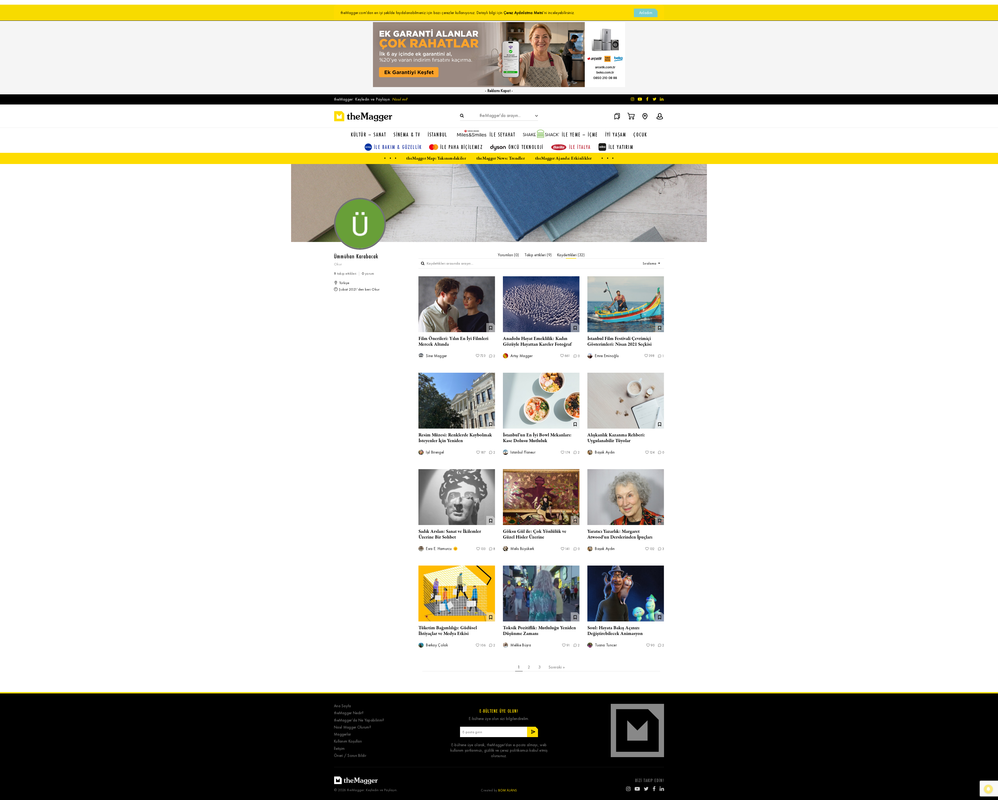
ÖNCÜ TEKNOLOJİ (526, 146)
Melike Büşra (520, 645)
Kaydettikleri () (571, 255)
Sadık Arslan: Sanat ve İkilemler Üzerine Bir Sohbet (449, 534)
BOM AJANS (507, 790)
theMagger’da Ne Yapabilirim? (359, 720)
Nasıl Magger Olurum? (352, 727)
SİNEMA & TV (406, 134)
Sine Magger (436, 356)
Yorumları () (508, 255)
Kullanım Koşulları (348, 741)
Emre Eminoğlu (606, 356)
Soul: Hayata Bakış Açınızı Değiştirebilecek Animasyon (615, 631)
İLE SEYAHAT (502, 134)
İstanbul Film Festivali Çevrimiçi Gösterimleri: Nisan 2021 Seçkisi (619, 341)
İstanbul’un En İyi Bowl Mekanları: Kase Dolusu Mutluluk (537, 438)
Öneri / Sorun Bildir (350, 755)
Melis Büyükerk (521, 549)
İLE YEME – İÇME (580, 134)
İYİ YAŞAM (615, 134)
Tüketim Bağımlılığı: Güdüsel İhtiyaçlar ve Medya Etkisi (447, 631)
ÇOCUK (640, 134)
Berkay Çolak (436, 645)
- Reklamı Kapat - (499, 90)
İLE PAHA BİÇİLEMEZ (461, 146)
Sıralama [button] (650, 263)
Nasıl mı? (400, 99)
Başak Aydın (604, 452)
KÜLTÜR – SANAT (368, 134)
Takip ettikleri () (537, 255)
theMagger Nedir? (349, 713)
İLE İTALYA (580, 146)
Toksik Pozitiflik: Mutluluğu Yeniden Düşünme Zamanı (539, 631)
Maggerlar (342, 734)
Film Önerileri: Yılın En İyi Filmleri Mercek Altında (453, 341)
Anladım (645, 12)
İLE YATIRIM (621, 146)
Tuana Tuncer (605, 645)
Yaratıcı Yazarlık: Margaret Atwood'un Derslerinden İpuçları (619, 534)
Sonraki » (556, 667)
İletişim (339, 748)
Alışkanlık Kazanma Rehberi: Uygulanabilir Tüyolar (616, 438)
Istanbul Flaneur (522, 452)
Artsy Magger (521, 356)
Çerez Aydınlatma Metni (523, 12)
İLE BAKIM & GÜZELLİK (398, 146)
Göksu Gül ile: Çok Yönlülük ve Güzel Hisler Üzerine (534, 534)
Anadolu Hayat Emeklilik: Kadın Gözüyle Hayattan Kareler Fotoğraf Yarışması (537, 344)
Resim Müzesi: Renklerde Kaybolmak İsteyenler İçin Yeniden (455, 438)
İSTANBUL (438, 134)
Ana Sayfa (342, 706)
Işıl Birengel (434, 452)
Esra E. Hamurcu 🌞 (441, 549)
